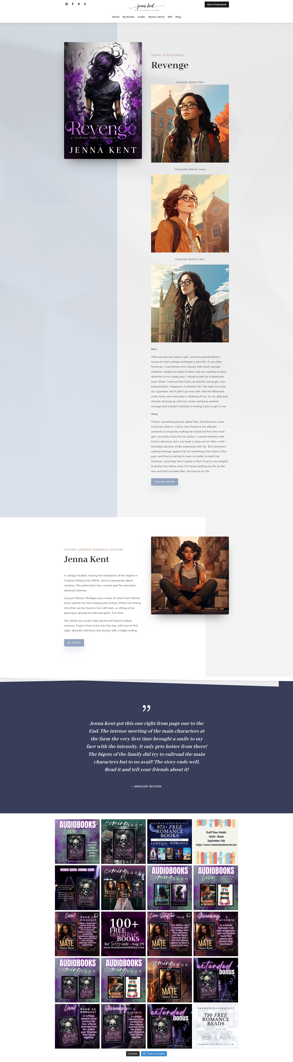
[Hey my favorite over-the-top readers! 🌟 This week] (123, 1026)
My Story (74, 642)
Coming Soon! (164, 481)
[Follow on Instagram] (66, 4)
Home (115, 17)
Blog (178, 17)
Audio (141, 17)
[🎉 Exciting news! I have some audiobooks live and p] (77, 841)
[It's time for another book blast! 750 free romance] (216, 1026)
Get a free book (216, 4)
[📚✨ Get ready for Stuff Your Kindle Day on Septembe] (216, 841)
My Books (128, 17)
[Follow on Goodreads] (84, 4)
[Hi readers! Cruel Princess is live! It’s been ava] (77, 1026)
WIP (170, 17)
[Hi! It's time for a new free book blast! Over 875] (169, 841)
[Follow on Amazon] (78, 4)
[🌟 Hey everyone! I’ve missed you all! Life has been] (123, 841)
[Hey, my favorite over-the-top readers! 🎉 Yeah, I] (169, 1026)
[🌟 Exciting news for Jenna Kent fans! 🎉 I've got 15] (123, 980)
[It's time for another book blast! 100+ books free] (123, 934)
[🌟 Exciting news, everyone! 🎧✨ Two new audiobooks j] (216, 887)
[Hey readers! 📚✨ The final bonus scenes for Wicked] (216, 980)
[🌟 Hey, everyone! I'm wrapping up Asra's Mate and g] (77, 980)
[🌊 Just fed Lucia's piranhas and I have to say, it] (77, 887)
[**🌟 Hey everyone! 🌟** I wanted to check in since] (169, 980)
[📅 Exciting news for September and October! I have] (123, 887)
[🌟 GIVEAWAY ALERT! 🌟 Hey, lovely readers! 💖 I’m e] (216, 934)
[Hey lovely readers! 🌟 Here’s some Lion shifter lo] (169, 934)
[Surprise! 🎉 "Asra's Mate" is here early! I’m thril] (77, 934)
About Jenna (156, 17)
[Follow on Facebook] (72, 4)
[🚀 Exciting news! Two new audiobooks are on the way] (169, 887)
